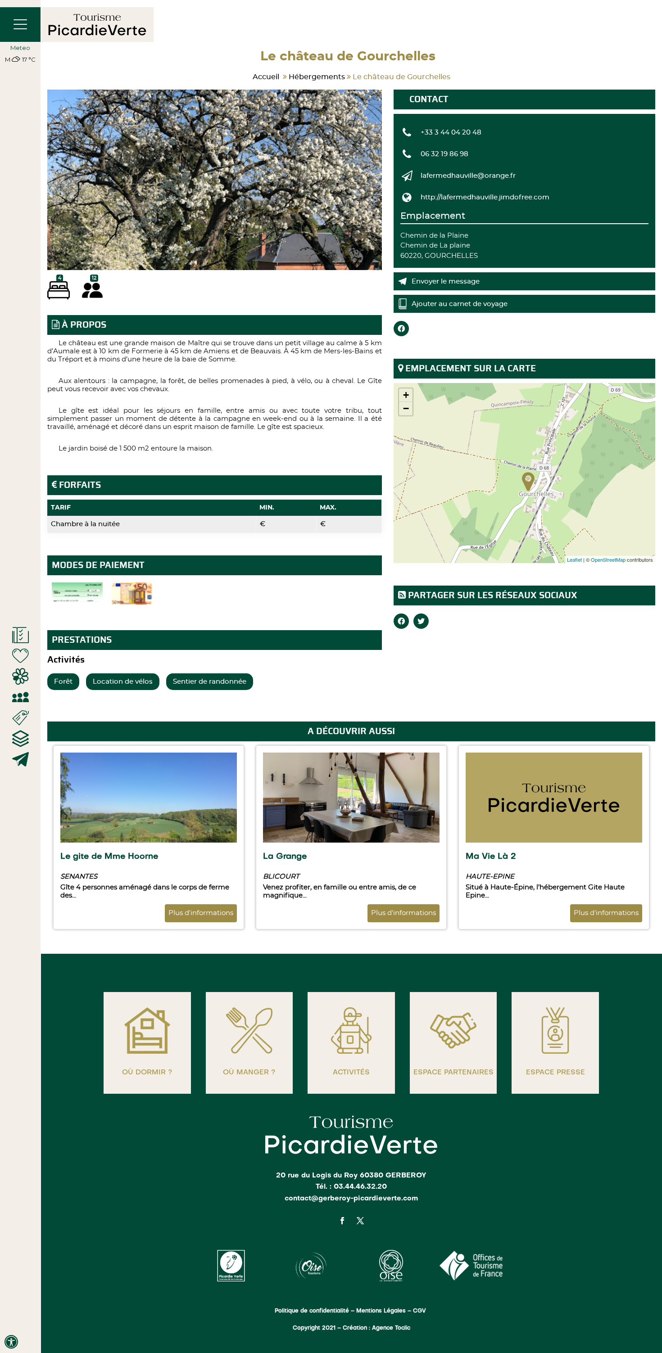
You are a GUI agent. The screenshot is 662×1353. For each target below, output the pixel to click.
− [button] (406, 408)
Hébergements (317, 77)
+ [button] (406, 395)
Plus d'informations (200, 913)
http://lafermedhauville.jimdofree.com (485, 197)
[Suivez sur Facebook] (342, 1220)
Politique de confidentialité (312, 1311)
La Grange (285, 857)
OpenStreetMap (608, 559)
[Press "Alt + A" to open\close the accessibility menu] (11, 1341)
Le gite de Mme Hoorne (109, 857)
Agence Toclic (391, 1328)
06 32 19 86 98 (444, 154)
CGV (420, 1311)
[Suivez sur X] (360, 1220)
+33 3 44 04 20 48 (451, 132)
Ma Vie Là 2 (491, 857)
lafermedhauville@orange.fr (468, 175)
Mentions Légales (381, 1311)
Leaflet (574, 559)
